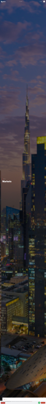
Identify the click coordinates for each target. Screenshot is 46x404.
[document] (23, 402)
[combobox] (23, 1)
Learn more (31, 401)
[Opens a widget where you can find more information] (43, 403)
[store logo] (8, 2)
